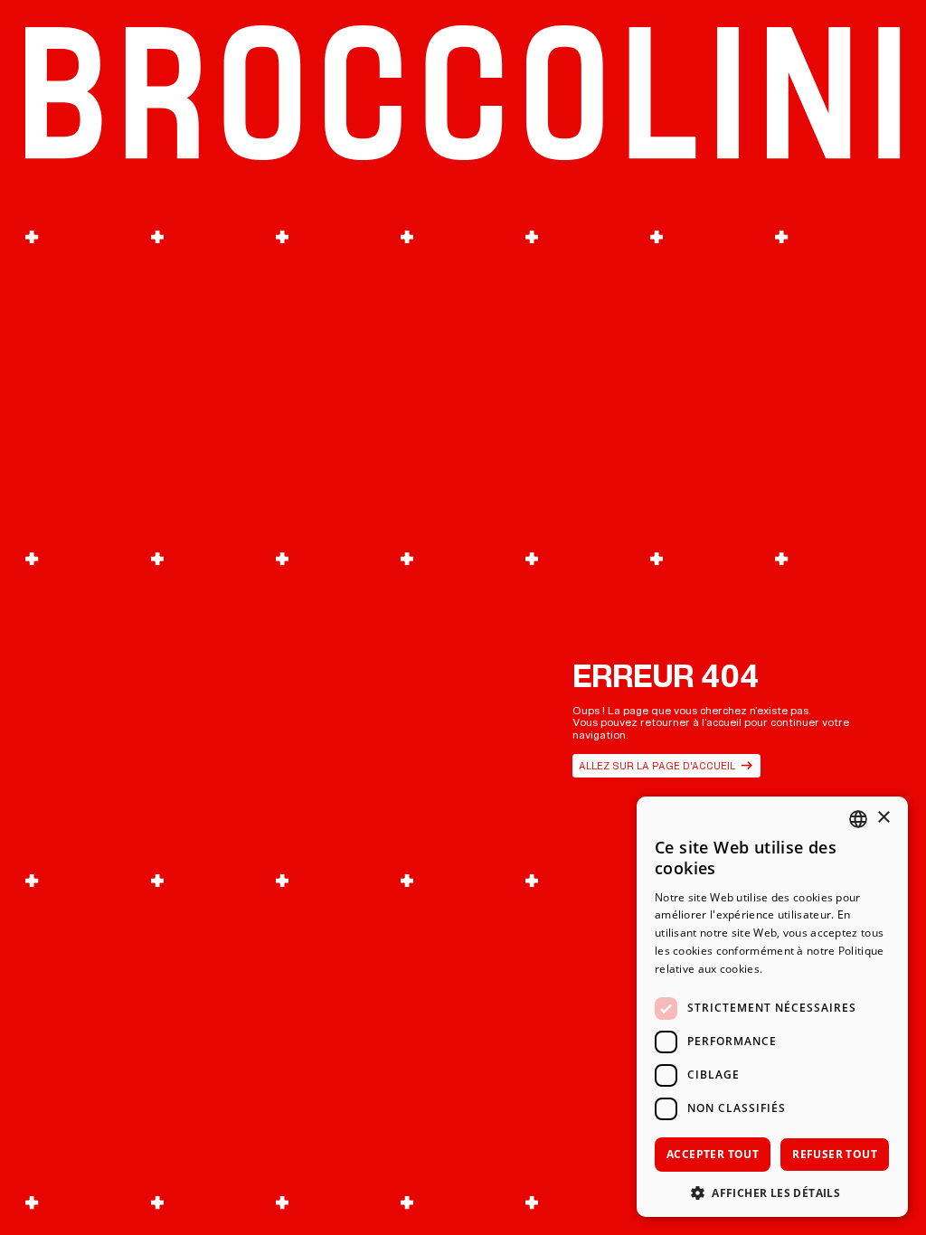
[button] (772, 1191)
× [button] (883, 818)
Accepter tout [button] (712, 1154)
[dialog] (772, 1007)
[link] (666, 766)
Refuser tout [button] (834, 1154)
